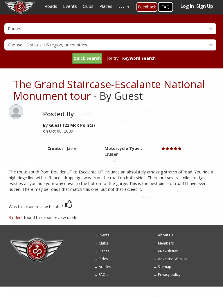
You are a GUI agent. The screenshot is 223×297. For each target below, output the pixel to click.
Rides (103, 258)
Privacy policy (169, 274)
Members (166, 243)
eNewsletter (168, 251)
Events (104, 235)
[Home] (37, 239)
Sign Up (204, 6)
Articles (105, 266)
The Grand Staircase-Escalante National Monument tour (109, 90)
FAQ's (103, 274)
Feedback (147, 7)
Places (104, 251)
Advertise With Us (172, 258)
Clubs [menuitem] (88, 6)
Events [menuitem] (70, 6)
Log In (187, 6)
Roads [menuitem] (50, 6)
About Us (165, 235)
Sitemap (164, 266)
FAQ (165, 7)
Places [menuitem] (105, 6)
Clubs (103, 243)
